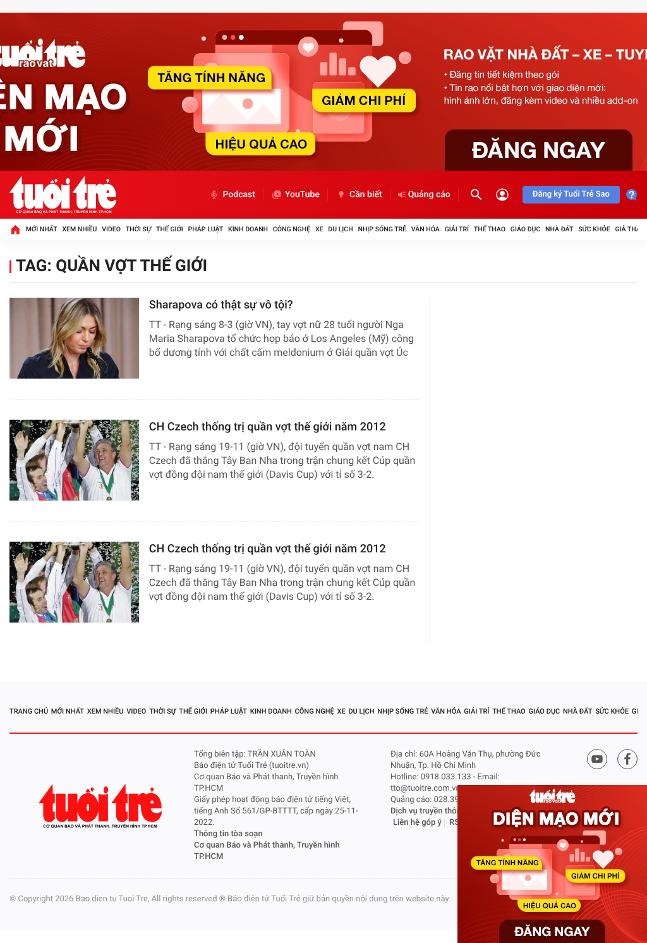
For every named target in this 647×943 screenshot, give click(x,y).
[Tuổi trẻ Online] (102, 806)
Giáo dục (526, 229)
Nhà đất (559, 229)
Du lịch (340, 229)
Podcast (238, 195)
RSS (456, 822)
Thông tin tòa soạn (228, 834)
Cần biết (365, 195)
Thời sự (138, 229)
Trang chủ (28, 711)
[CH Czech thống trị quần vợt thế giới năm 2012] (74, 460)
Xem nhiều (79, 229)
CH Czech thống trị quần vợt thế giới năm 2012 (267, 427)
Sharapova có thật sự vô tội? (221, 305)
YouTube (302, 195)
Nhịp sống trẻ (382, 229)
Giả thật (629, 229)
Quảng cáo (429, 195)
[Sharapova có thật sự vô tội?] (74, 338)
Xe (319, 229)
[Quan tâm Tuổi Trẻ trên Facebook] (627, 759)
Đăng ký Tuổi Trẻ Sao (571, 194)
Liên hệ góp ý (417, 822)
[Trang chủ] (15, 229)
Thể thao (489, 229)
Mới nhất (41, 229)
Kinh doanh (248, 229)
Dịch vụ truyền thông (428, 811)
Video (111, 229)
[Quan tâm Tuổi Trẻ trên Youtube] (597, 759)
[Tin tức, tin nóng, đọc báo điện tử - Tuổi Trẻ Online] (62, 195)
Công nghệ (291, 229)
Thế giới (169, 229)
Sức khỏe (594, 229)
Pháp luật (206, 229)
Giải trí (457, 229)
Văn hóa (425, 229)
